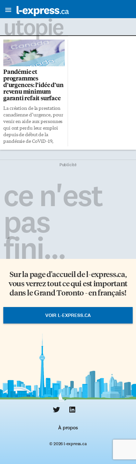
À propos (68, 427)
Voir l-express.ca (68, 315)
